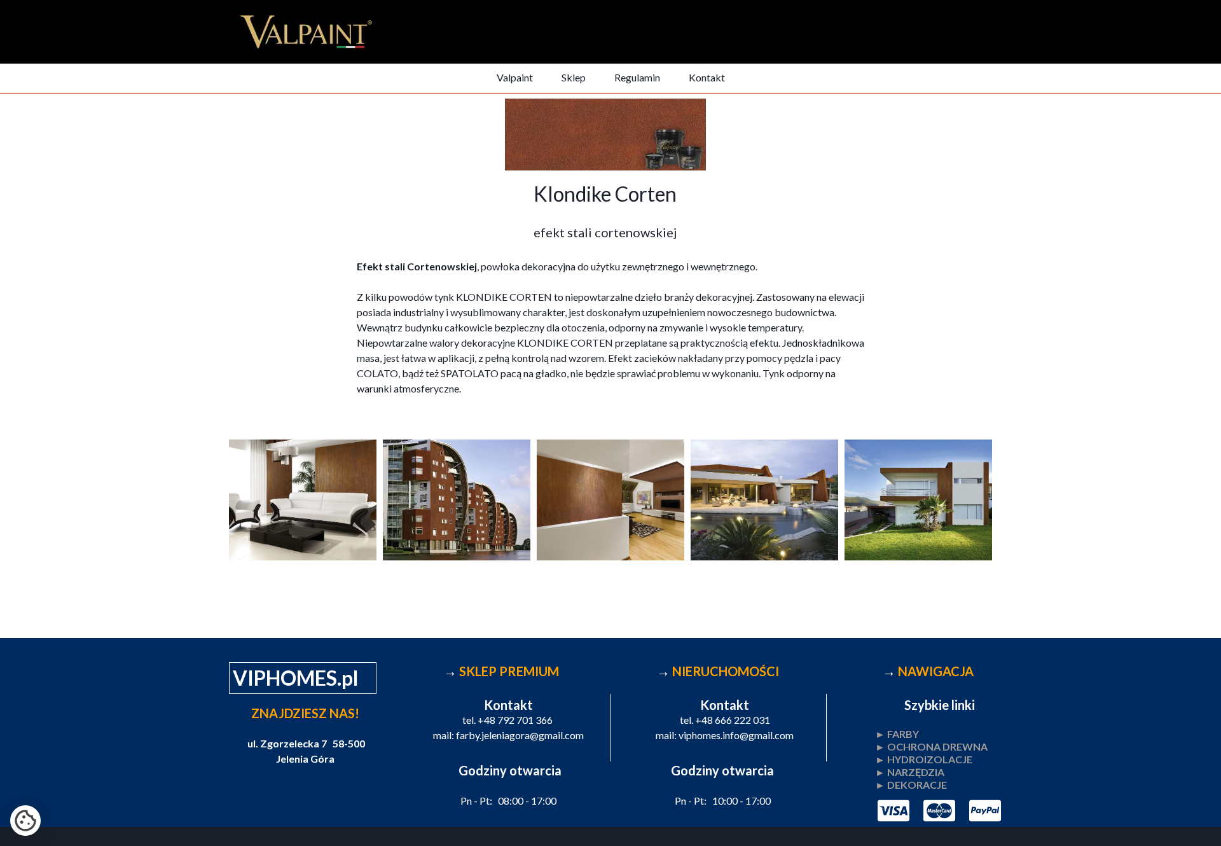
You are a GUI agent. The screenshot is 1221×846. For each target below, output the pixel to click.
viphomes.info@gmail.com (736, 735)
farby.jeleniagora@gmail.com (520, 735)
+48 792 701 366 (515, 720)
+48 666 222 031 (732, 720)
